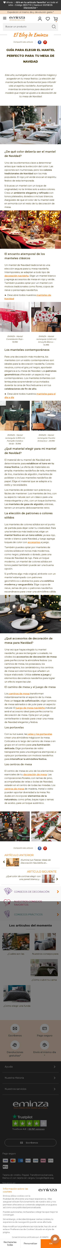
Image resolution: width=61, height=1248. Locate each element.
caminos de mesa (19, 693)
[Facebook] (39, 42)
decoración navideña (16, 275)
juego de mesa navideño (30, 707)
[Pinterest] (45, 42)
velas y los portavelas (39, 734)
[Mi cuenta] (39, 19)
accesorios (34, 542)
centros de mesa (14, 788)
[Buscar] (54, 26)
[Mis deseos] (47, 19)
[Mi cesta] (55, 19)
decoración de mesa (35, 774)
